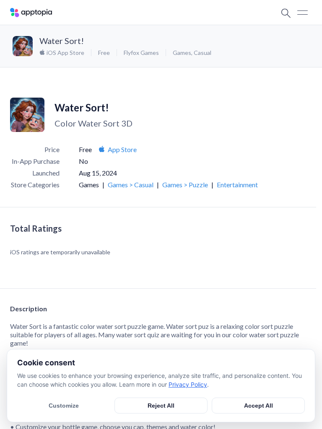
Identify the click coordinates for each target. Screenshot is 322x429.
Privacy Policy (188, 384)
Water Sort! (61, 41)
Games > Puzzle (185, 185)
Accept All (258, 405)
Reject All (161, 405)
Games (182, 52)
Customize (64, 405)
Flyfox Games (141, 52)
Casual (202, 52)
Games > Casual (130, 185)
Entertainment (237, 185)
